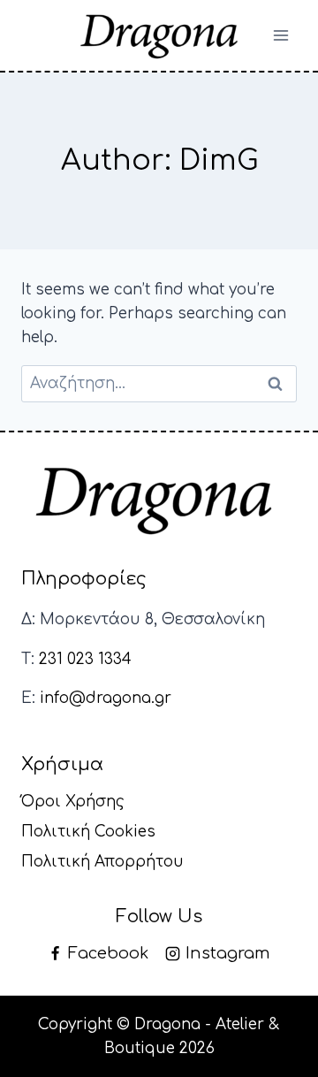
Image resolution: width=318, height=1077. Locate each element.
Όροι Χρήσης (73, 801)
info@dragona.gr (105, 698)
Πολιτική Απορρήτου (102, 861)
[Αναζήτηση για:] (159, 383)
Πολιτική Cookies (88, 831)
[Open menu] (280, 35)
